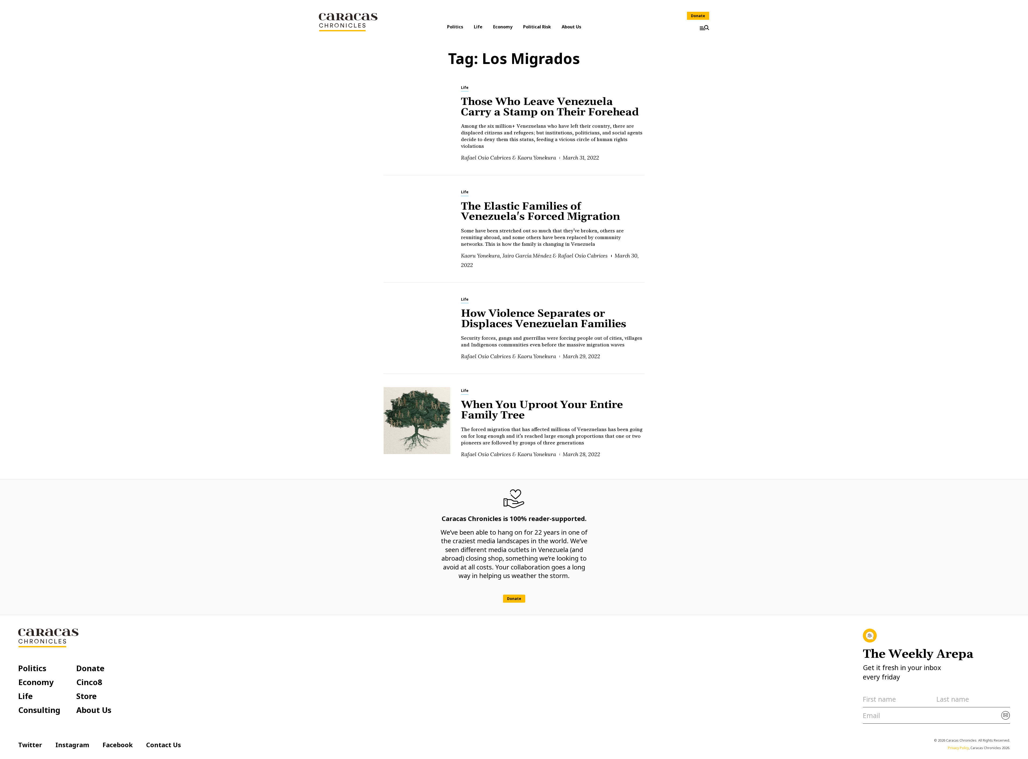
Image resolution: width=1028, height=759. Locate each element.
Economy (502, 27)
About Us (571, 27)
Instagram (72, 745)
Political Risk (537, 27)
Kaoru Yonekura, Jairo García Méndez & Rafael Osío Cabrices (534, 255)
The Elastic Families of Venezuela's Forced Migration (540, 212)
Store (86, 696)
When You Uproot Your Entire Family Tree (542, 410)
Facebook (118, 745)
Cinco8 (89, 682)
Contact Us (163, 745)
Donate (698, 15)
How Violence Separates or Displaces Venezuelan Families (543, 319)
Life (478, 27)
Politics (455, 27)
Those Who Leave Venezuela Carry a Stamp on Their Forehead (550, 107)
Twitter (30, 745)
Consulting (39, 710)
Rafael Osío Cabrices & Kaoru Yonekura (508, 157)
